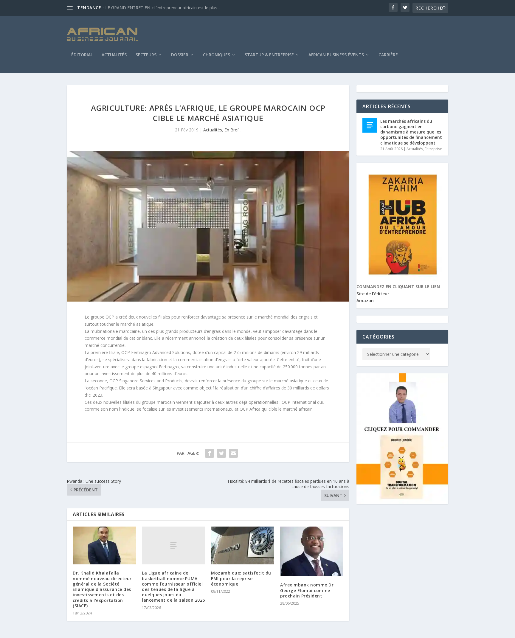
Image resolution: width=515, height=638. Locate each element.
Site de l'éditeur (372, 294)
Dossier (179, 55)
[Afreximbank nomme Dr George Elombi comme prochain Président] (311, 551)
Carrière (388, 55)
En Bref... (232, 130)
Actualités (114, 55)
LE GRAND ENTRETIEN (127, 7)
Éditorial (82, 55)
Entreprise (433, 148)
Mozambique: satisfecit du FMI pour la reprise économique (241, 578)
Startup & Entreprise (269, 55)
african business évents (336, 55)
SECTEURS (146, 55)
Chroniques (216, 55)
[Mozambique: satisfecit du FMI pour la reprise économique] (242, 545)
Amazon (365, 300)
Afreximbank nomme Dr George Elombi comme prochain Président (306, 590)
